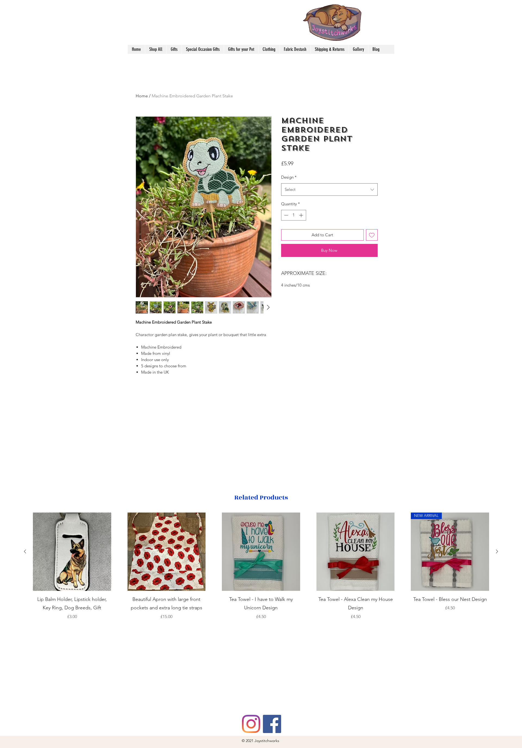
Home (142, 95)
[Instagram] (251, 724)
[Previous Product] (25, 551)
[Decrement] (285, 215)
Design (289, 177)
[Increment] (301, 215)
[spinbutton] (293, 215)
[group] (261, 570)
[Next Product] (497, 551)
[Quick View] (72, 552)
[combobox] (329, 189)
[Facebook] (272, 724)
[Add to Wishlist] (372, 235)
